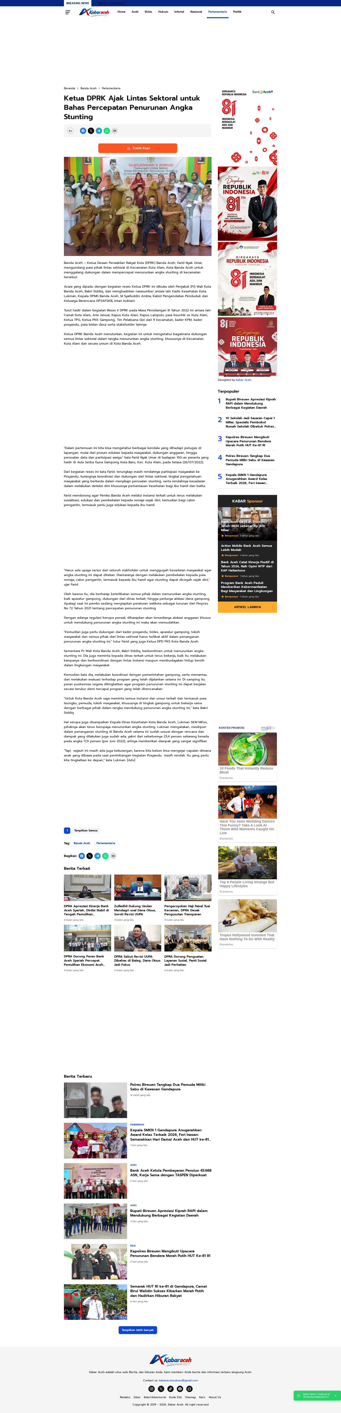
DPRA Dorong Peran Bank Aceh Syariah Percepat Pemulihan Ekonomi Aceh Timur (84, 960)
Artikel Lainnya (247, 607)
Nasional (196, 12)
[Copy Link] (114, 131)
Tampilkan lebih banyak (138, 1330)
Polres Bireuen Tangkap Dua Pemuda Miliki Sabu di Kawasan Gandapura (167, 1087)
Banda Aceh (82, 843)
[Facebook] (83, 131)
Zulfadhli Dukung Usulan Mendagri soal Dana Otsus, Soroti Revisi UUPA (135, 910)
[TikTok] (170, 1389)
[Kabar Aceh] (94, 12)
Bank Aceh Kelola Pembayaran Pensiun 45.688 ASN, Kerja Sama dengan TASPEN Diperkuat (171, 1173)
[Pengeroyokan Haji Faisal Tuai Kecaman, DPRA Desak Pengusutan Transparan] (188, 888)
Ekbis (148, 12)
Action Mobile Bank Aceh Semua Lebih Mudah (246, 548)
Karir (202, 1397)
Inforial (179, 12)
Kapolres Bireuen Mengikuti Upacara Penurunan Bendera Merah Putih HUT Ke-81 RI (170, 1253)
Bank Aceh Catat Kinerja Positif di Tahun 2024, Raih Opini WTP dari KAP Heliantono (247, 566)
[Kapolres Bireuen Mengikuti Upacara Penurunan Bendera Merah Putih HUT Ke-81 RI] (95, 1261)
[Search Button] (273, 12)
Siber (137, 1397)
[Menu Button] (68, 12)
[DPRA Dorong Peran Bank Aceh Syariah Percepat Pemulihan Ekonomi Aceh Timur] (87, 938)
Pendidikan (137, 1124)
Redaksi (125, 1397)
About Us (215, 1397)
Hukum (163, 12)
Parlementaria (217, 12)
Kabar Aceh (243, 380)
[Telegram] (99, 131)
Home (121, 12)
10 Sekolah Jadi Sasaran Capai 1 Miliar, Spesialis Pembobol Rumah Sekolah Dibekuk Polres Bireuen (250, 422)
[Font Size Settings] (70, 131)
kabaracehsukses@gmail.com (178, 1380)
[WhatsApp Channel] (189, 1389)
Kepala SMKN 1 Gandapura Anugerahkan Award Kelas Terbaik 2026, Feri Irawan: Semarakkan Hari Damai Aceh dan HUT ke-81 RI (169, 1135)
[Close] (335, 1395)
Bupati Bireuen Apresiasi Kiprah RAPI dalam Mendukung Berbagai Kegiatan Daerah (169, 1213)
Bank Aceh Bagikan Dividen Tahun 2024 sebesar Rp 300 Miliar (243, 526)
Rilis (133, 1245)
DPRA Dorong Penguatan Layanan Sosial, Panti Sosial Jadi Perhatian (185, 961)
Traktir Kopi (141, 148)
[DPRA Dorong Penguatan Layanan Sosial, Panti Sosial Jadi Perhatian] (188, 938)
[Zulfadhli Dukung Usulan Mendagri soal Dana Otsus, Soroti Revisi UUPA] (137, 888)
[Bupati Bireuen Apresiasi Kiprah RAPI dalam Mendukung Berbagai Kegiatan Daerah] (95, 1221)
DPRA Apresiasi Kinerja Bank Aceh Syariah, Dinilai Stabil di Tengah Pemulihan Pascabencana (86, 910)
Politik (237, 12)
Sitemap (190, 1397)
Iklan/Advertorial (155, 1397)
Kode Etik (175, 1397)
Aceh (135, 12)
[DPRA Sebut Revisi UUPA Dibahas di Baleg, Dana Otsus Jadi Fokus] (137, 938)
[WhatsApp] (107, 131)
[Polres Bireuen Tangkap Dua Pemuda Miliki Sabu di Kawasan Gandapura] (95, 1100)
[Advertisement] (170, 52)
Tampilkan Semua (85, 830)
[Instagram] (151, 1389)
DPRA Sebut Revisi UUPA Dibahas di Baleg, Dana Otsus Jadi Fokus (137, 961)
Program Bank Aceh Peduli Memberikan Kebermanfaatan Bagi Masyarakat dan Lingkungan (247, 587)
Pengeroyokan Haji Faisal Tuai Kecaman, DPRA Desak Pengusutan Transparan (187, 910)
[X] (91, 131)
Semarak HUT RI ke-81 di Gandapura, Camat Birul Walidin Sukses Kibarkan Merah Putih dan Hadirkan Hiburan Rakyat (168, 1291)
